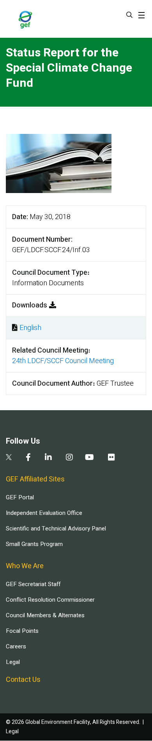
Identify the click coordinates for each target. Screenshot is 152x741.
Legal (13, 662)
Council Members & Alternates (45, 615)
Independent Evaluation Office (44, 513)
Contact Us (23, 679)
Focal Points (22, 631)
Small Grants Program (34, 544)
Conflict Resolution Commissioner (50, 599)
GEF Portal (20, 497)
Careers (16, 646)
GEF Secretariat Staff (33, 584)
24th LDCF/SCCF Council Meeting (63, 361)
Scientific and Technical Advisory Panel (56, 528)
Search (129, 15)
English (30, 328)
